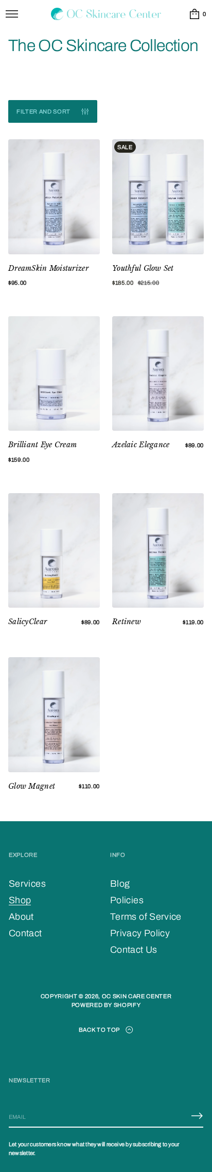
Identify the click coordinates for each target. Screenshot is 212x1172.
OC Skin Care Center (137, 996)
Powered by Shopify (106, 1005)
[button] (197, 14)
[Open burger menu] (12, 14)
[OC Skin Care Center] (106, 14)
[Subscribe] (197, 1116)
